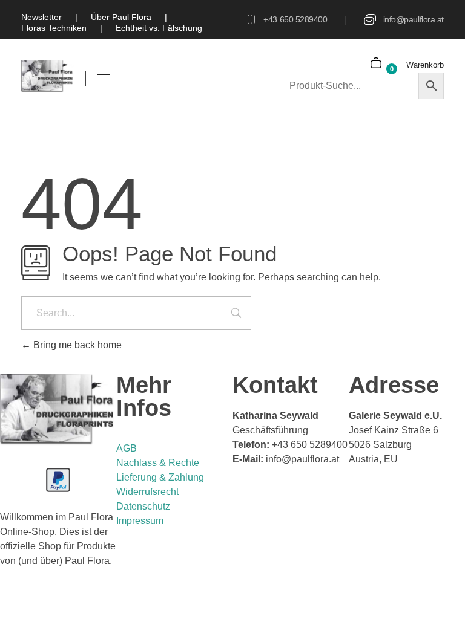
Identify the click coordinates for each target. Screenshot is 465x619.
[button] (26, 592)
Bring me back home (76, 345)
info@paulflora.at (413, 19)
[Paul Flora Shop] (47, 76)
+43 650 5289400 (295, 19)
